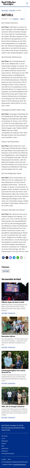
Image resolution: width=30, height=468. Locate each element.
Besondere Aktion (8, 336)
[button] (3, 257)
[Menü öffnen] (27, 3)
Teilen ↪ (22, 19)
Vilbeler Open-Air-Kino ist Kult (13, 302)
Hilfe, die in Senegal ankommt (13, 406)
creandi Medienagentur (19, 464)
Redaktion (15, 19)
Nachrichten (5, 10)
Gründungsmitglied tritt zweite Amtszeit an (13, 371)
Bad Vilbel (12, 10)
